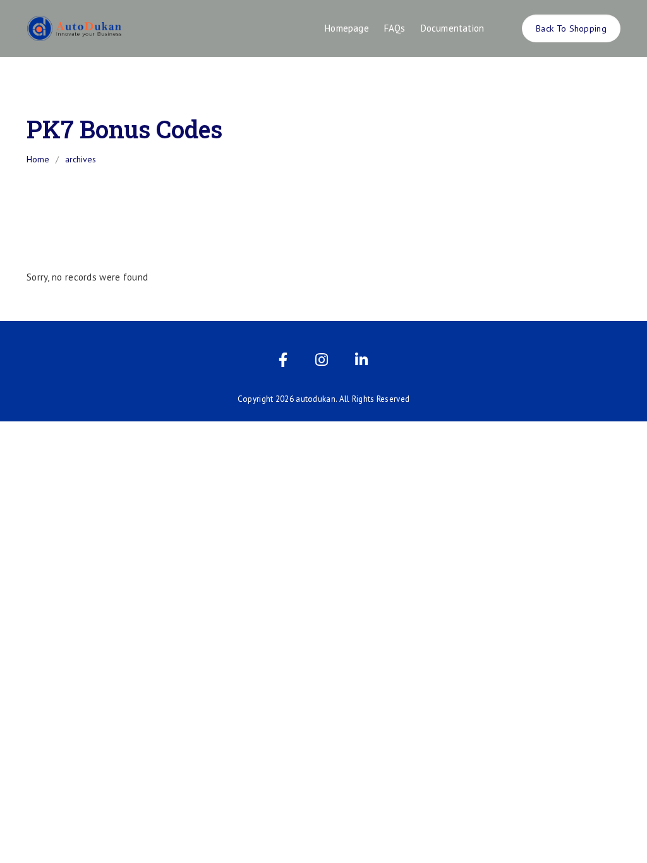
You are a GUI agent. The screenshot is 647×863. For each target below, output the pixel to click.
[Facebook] (283, 362)
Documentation (453, 28)
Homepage (347, 28)
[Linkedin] (361, 362)
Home (38, 159)
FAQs (395, 28)
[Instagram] (322, 362)
